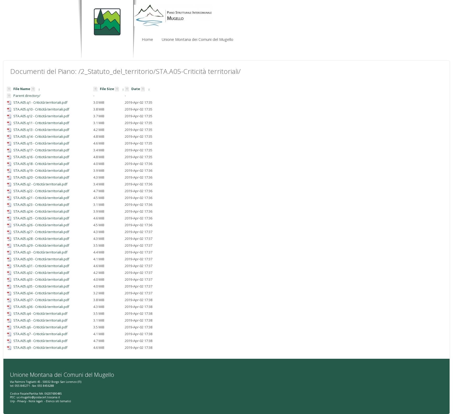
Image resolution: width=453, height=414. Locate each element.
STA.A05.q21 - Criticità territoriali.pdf (41, 197)
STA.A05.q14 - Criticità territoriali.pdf (41, 136)
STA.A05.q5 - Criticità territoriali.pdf (40, 320)
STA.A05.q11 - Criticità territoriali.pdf (41, 122)
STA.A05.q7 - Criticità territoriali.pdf (40, 334)
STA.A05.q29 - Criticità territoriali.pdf (41, 245)
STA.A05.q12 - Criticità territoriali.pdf (41, 116)
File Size (107, 88)
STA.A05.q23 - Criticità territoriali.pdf (41, 204)
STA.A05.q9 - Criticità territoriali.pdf (40, 347)
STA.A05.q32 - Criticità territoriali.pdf (41, 272)
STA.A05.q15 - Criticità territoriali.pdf (41, 143)
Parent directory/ (26, 95)
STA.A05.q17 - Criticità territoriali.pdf (41, 150)
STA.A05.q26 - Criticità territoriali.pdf (41, 225)
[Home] (106, 19)
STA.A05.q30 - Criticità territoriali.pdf (41, 259)
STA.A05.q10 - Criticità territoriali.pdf (41, 109)
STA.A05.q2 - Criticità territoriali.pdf (40, 184)
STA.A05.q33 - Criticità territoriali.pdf (41, 279)
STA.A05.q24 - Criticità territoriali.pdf (41, 211)
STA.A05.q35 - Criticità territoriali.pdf (41, 286)
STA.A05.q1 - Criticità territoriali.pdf (40, 102)
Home (147, 39)
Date (135, 88)
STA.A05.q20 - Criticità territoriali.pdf (41, 177)
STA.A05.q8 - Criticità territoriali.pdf (40, 340)
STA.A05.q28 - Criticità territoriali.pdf (41, 238)
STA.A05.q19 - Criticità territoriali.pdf (41, 170)
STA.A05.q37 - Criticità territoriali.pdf (41, 299)
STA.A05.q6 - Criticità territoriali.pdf (40, 327)
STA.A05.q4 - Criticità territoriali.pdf (40, 313)
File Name (21, 88)
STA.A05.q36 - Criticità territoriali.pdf (41, 306)
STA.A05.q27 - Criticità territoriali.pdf (41, 231)
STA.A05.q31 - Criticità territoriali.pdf (41, 265)
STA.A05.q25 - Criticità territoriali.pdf (41, 218)
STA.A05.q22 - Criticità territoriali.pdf (41, 191)
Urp (12, 401)
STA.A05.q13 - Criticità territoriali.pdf (41, 129)
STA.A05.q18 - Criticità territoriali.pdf (41, 163)
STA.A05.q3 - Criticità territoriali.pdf (40, 252)
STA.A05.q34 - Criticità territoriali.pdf (41, 293)
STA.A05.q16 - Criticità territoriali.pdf (41, 156)
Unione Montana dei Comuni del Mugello (197, 39)
